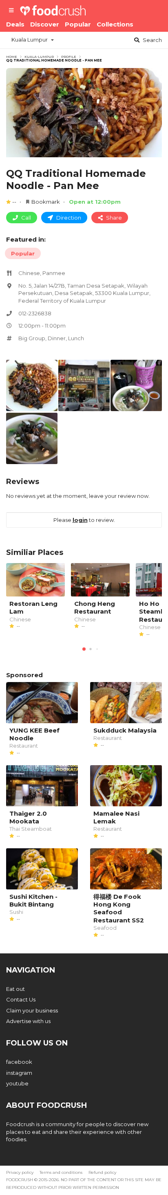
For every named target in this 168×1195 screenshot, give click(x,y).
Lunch (76, 338)
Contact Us (20, 999)
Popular (78, 24)
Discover (44, 24)
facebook (19, 1062)
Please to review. (84, 520)
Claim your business (32, 1010)
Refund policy (102, 1172)
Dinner (57, 338)
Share (113, 217)
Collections (115, 24)
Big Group (31, 338)
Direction (68, 217)
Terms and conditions (61, 1172)
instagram (19, 1073)
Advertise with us (28, 1021)
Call (25, 217)
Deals (15, 24)
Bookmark (45, 201)
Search (151, 40)
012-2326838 (34, 313)
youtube (17, 1083)
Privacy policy (19, 1172)
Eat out (15, 989)
